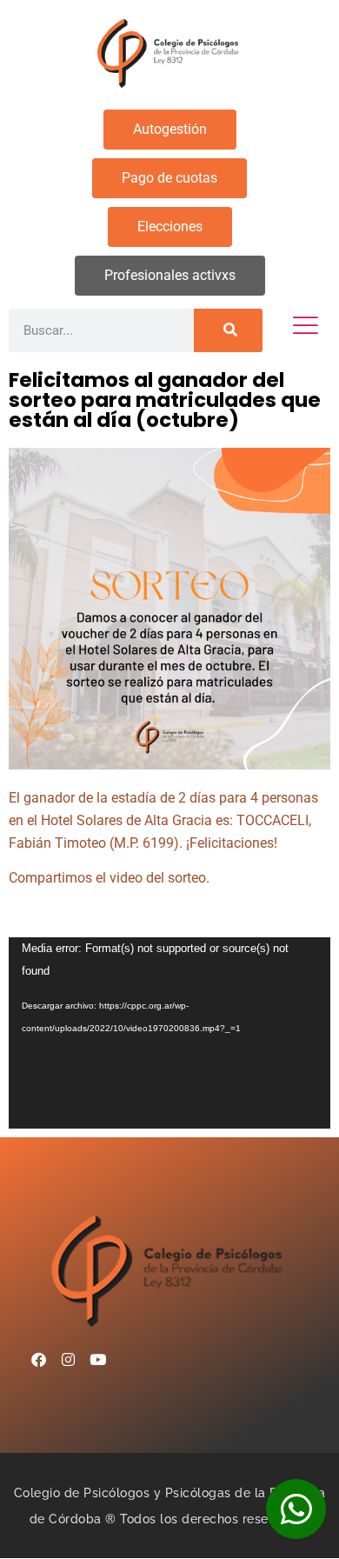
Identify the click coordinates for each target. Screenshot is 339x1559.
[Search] (228, 330)
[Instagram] (68, 1359)
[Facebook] (38, 1359)
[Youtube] (97, 1359)
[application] (169, 1033)
